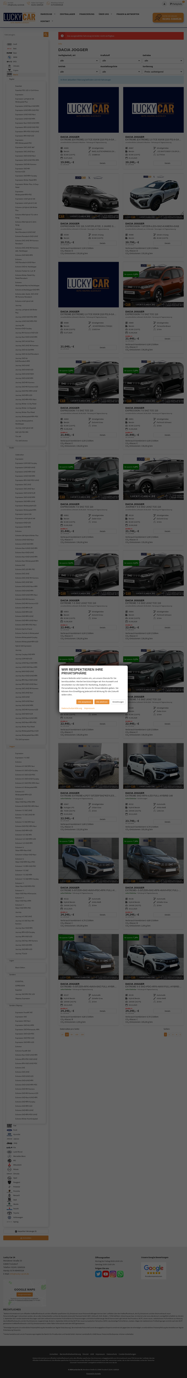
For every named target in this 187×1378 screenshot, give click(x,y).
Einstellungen (118, 702)
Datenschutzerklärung (71, 708)
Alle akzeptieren (84, 702)
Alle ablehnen (102, 702)
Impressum (89, 708)
